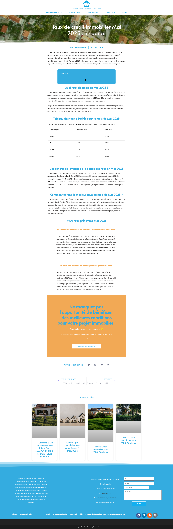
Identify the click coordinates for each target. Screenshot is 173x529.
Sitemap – (16, 514)
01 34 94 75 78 (106, 493)
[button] (113, 73)
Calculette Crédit (74, 12)
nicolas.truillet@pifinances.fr (107, 498)
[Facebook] (138, 515)
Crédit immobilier (52, 12)
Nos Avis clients (94, 12)
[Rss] (149, 515)
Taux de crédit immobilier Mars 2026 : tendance (128, 440)
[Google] (155, 515)
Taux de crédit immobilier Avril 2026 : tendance (100, 450)
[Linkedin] (144, 515)
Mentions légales (26, 514)
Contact (124, 12)
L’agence (109, 12)
